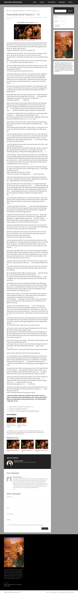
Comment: (9, 496)
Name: (8, 508)
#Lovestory (25, 431)
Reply (14, 489)
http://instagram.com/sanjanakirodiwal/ (28, 411)
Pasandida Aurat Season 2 (18, 10)
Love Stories (51, 2)
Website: (9, 519)
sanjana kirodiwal (40, 432)
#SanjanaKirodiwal (21, 432)
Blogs (70, 2)
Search (69, 11)
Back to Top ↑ (71, 592)
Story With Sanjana (13, 17)
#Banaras (11, 431)
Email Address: (10, 514)
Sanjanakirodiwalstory (19, 433)
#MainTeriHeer (31, 431)
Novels (42, 2)
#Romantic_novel (39, 431)
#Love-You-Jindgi (18, 431)
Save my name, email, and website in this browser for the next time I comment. (26, 525)
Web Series (62, 2)
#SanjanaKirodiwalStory (30, 432)
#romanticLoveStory (11, 432)
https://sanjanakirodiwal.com (19, 409)
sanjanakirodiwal (10, 433)
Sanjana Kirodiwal (13, 2)
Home (34, 2)
